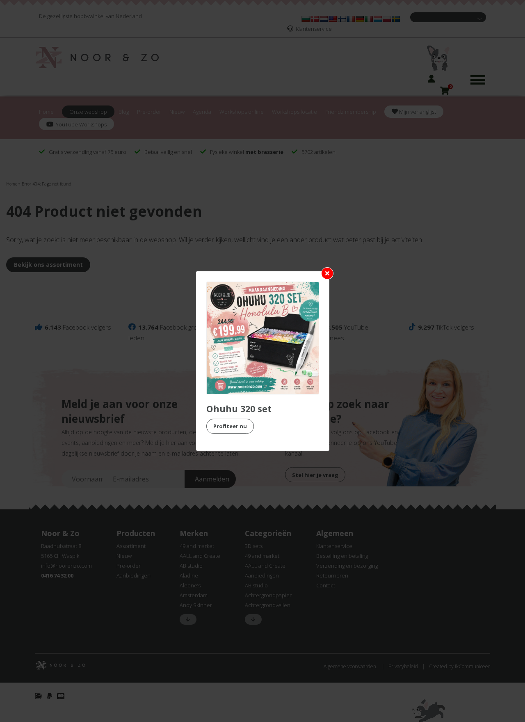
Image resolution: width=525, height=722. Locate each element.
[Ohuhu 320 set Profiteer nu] (262, 338)
